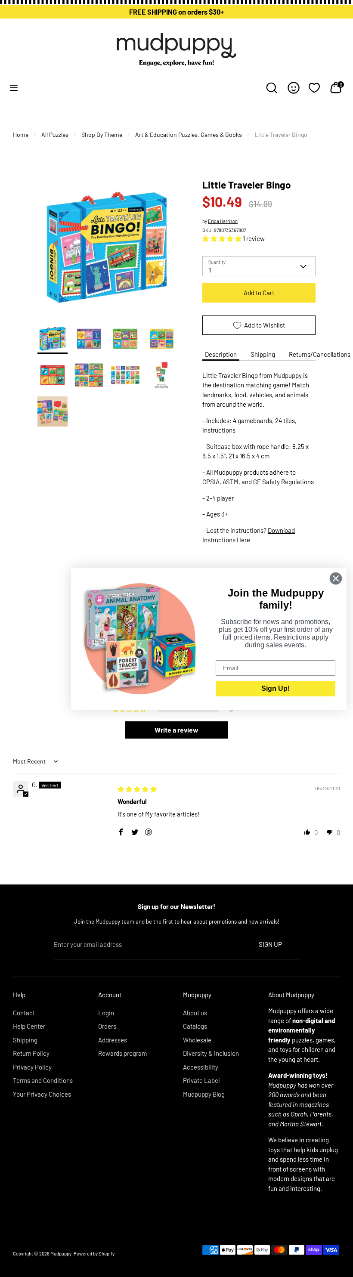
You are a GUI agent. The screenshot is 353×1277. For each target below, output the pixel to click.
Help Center (29, 1026)
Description (221, 354)
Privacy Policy (32, 1067)
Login (106, 1013)
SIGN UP (270, 944)
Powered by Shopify (94, 1253)
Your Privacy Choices (42, 1094)
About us (195, 1013)
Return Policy (31, 1053)
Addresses (112, 1040)
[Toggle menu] (13, 87)
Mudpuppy (60, 1253)
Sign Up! (275, 688)
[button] (222, 238)
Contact (24, 1013)
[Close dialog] (335, 578)
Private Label (201, 1080)
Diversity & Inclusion (211, 1053)
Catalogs (195, 1026)
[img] (137, 789)
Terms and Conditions (43, 1080)
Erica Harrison (223, 221)
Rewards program (122, 1053)
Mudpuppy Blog (204, 1094)
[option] (106, 251)
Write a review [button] (176, 730)
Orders (107, 1026)
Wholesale (197, 1040)
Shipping (263, 354)
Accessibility (200, 1067)
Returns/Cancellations (319, 354)
